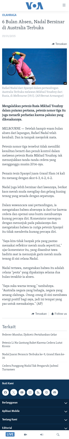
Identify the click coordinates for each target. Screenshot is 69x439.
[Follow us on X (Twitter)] (13, 392)
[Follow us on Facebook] (5, 392)
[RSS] (38, 392)
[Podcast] (46, 392)
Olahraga (9, 15)
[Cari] (58, 434)
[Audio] (41, 434)
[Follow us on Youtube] (22, 392)
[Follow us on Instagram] (30, 392)
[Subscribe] (54, 392)
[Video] (25, 434)
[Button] (59, 44)
